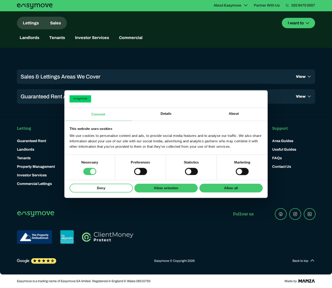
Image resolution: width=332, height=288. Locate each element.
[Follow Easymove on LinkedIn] (309, 214)
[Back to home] (35, 6)
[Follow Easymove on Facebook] (280, 214)
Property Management (36, 166)
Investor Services (92, 37)
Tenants (57, 37)
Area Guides (282, 141)
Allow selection (166, 188)
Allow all (231, 188)
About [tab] (234, 114)
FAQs (277, 158)
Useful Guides (284, 149)
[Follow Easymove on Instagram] (295, 214)
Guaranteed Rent (31, 141)
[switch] (140, 171)
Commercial (131, 37)
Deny (101, 188)
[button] (303, 261)
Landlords (29, 37)
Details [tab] (166, 114)
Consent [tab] (98, 114)
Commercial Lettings (34, 184)
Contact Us (281, 166)
